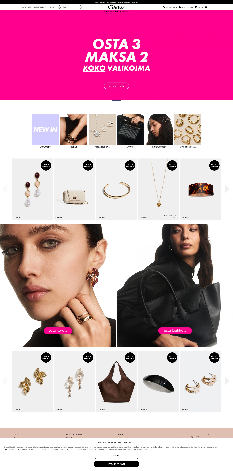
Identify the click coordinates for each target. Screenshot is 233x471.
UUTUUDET (26, 7)
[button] (187, 7)
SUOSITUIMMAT (40, 7)
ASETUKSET (116, 456)
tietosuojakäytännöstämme (117, 449)
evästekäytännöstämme (140, 449)
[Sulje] (4, 189)
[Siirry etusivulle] (116, 7)
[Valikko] (18, 7)
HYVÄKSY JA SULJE (116, 464)
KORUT (52, 7)
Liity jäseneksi (194, 436)
